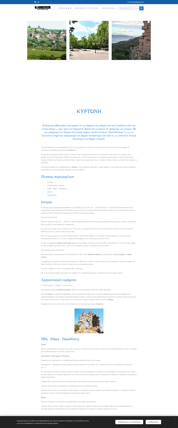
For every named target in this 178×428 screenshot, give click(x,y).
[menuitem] (65, 8)
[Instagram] (38, 2)
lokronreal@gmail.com (137, 2)
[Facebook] (35, 2)
